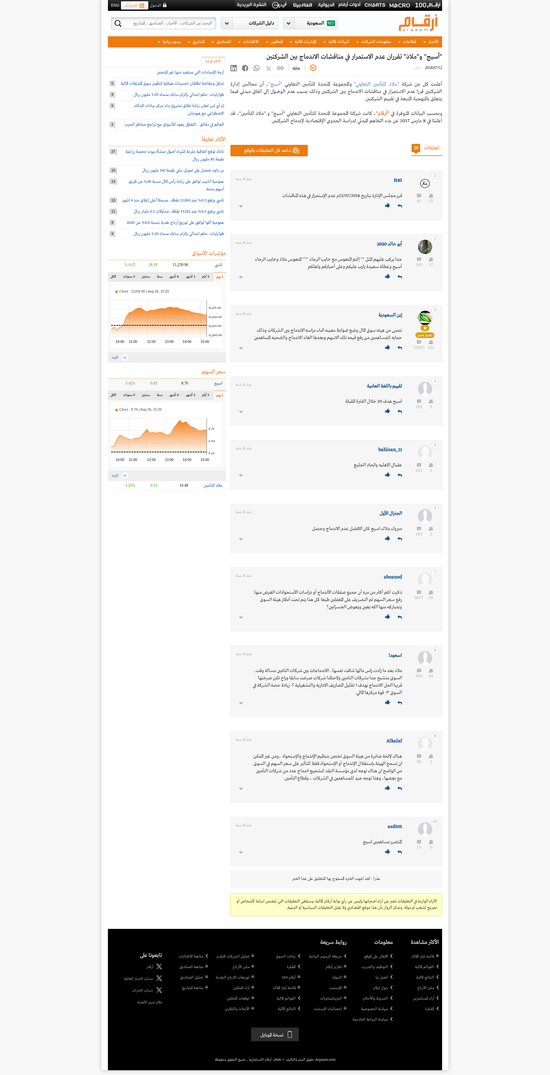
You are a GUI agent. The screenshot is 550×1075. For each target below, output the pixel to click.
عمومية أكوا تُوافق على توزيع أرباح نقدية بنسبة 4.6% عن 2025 (175, 222)
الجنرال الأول (391, 513)
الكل (114, 278)
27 (113, 151)
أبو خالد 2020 (389, 244)
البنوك (337, 977)
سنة (159, 278)
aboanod (393, 577)
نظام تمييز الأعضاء (149, 1002)
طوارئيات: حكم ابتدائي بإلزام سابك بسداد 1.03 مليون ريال (179, 94)
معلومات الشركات (375, 42)
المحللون (276, 42)
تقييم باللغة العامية (384, 386)
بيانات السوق (286, 956)
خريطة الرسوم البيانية (325, 956)
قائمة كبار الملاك (423, 956)
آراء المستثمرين (423, 998)
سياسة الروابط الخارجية (370, 1019)
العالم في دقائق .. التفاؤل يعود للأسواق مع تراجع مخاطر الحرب (174, 124)
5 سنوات (129, 278)
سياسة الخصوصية (374, 1009)
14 (113, 181)
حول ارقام (380, 988)
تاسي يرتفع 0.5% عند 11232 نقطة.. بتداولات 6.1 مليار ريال (179, 211)
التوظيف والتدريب (375, 967)
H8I (398, 180)
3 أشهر (190, 278)
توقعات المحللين (238, 998)
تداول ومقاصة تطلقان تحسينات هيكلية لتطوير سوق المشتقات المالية (172, 83)
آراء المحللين (241, 988)
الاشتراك (131, 5)
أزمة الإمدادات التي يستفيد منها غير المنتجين (190, 72)
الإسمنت (335, 988)
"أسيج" (275, 84)
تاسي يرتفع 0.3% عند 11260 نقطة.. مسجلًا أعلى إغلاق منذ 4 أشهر (173, 200)
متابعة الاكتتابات (191, 956)
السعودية (315, 23)
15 (113, 170)
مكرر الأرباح (425, 988)
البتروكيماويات (331, 998)
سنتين (146, 278)
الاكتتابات (250, 42)
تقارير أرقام (334, 967)
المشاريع (198, 42)
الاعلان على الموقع (376, 956)
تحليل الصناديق (191, 977)
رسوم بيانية (171, 42)
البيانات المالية (338, 42)
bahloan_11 (390, 450)
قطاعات (409, 42)
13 (113, 200)
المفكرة (429, 1009)
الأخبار (433, 42)
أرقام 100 (289, 977)
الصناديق (223, 42)
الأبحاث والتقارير (237, 1009)
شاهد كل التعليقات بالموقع (267, 150)
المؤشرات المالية (305, 42)
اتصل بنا (382, 977)
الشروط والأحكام (375, 998)
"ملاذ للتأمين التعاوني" (376, 84)
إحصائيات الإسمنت (328, 1009)
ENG (115, 5)
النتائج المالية (425, 977)
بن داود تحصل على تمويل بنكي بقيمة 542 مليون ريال (183, 170)
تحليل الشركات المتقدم (233, 956)
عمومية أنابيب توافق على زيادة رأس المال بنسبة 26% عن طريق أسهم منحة (176, 185)
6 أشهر (174, 278)
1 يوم (218, 278)
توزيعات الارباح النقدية (233, 977)
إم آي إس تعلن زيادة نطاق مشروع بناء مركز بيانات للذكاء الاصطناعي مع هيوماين (179, 109)
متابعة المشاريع (192, 988)
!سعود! (395, 655)
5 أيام (205, 278)
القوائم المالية (424, 967)
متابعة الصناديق (191, 967)
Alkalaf (394, 741)
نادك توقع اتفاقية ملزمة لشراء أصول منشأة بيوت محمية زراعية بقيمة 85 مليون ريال (174, 155)
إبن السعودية (390, 315)
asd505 (395, 827)
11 (113, 211)
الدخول (155, 5)
